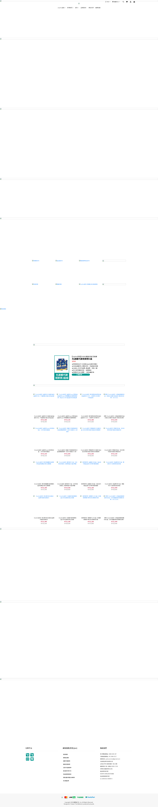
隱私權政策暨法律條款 (69, 777)
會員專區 (65, 754)
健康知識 (97, 7)
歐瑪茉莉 (69, 7)
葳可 (76, 7)
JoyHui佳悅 (61, 7)
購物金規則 (66, 757)
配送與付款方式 (67, 771)
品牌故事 (83, 7)
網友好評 (91, 7)
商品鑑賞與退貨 (67, 774)
